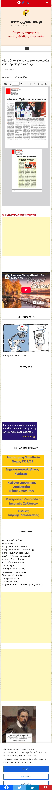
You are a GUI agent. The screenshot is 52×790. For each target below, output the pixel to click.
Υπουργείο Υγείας (10, 578)
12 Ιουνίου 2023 (8, 69)
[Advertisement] (26, 236)
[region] (26, 766)
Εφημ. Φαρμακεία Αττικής (14, 546)
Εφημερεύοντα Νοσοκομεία (15, 552)
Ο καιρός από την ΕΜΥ (13, 562)
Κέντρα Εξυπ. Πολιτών (13, 559)
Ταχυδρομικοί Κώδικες (13, 568)
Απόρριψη (26, 784)
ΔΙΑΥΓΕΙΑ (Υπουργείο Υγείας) (16, 556)
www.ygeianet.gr (27, 21)
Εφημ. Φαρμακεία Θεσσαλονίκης (18, 549)
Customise (26, 776)
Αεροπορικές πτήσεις (12, 540)
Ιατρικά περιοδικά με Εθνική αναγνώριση (22, 584)
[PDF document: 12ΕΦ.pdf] (26, 143)
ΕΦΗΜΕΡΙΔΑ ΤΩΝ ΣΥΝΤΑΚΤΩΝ (20, 215)
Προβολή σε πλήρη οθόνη (14, 77)
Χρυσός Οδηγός (10, 581)
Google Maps (8, 543)
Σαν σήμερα (8, 565)
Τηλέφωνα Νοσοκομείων (14, 571)
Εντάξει (26, 769)
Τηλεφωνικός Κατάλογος (14, 575)
